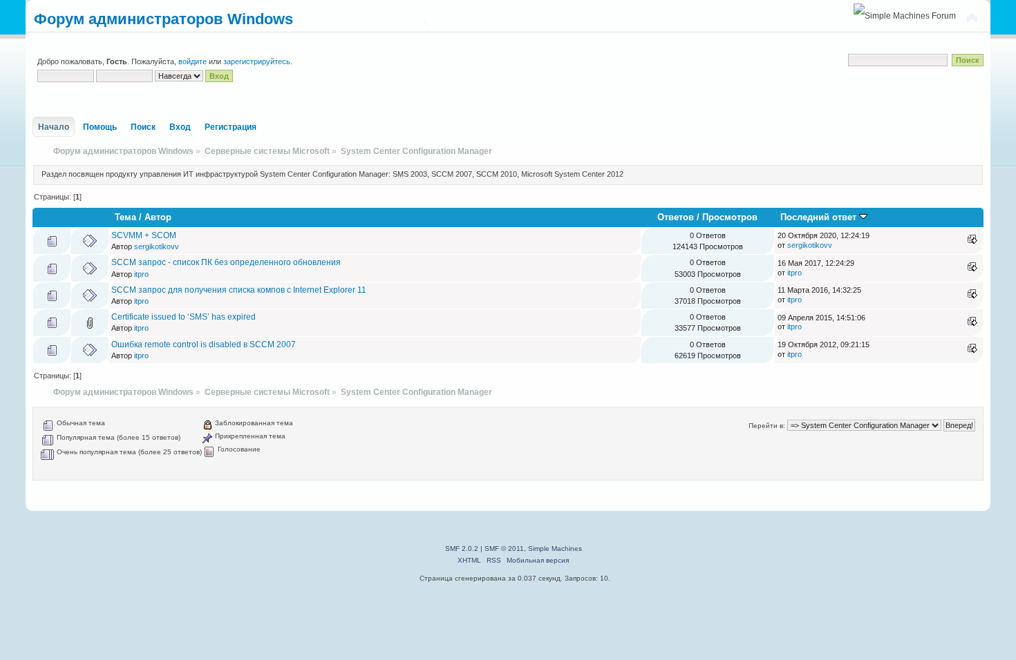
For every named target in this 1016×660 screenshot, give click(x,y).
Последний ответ (819, 217)
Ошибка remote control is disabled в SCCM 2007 (203, 344)
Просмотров (730, 217)
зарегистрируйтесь (256, 61)
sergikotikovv (156, 246)
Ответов (675, 217)
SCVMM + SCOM (143, 235)
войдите (192, 61)
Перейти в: (767, 425)
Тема (125, 217)
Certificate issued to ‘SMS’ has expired (183, 317)
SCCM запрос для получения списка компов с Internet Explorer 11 (238, 290)
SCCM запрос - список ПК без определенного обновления (226, 262)
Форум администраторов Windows (163, 19)
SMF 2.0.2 (461, 548)
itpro (141, 274)
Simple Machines (555, 548)
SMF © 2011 (504, 548)
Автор (157, 217)
